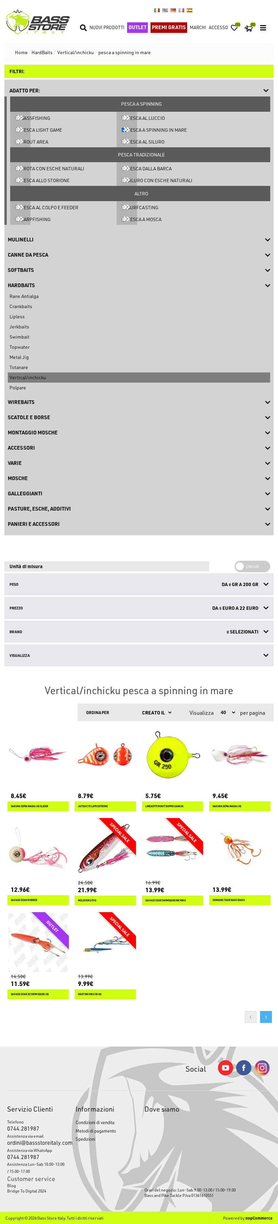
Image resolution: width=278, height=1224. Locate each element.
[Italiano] (157, 10)
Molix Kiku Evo (87, 900)
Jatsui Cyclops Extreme (93, 806)
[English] (165, 10)
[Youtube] (225, 1074)
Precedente (251, 1017)
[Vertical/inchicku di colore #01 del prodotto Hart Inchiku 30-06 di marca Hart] (105, 942)
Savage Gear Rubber (24, 900)
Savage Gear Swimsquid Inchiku (165, 900)
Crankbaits (20, 306)
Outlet (137, 27)
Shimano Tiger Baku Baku (229, 900)
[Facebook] (244, 1073)
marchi (198, 27)
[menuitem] (36, 1185)
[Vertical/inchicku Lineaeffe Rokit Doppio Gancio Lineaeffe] (172, 755)
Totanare (18, 367)
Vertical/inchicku (27, 377)
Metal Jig (19, 357)
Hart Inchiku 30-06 (89, 994)
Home (21, 52)
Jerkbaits (19, 326)
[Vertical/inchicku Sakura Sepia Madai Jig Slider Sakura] (38, 755)
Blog (11, 1185)
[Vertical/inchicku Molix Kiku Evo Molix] (105, 848)
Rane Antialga (24, 296)
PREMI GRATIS (169, 27)
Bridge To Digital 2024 (26, 1191)
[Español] (189, 10)
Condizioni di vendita (95, 1122)
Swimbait (19, 337)
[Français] (181, 10)
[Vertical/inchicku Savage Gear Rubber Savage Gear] (38, 848)
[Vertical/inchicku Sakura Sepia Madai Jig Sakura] (240, 755)
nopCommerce (259, 1218)
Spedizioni (85, 1139)
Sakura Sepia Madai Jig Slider (29, 806)
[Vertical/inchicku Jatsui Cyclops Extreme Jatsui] (105, 755)
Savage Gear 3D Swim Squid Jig (30, 994)
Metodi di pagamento (96, 1131)
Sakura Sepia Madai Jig (227, 806)
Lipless (17, 316)
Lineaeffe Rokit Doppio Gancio (164, 806)
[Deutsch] (173, 10)
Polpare (17, 387)
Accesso (218, 27)
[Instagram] (262, 1074)
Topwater (19, 347)
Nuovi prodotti (107, 27)
